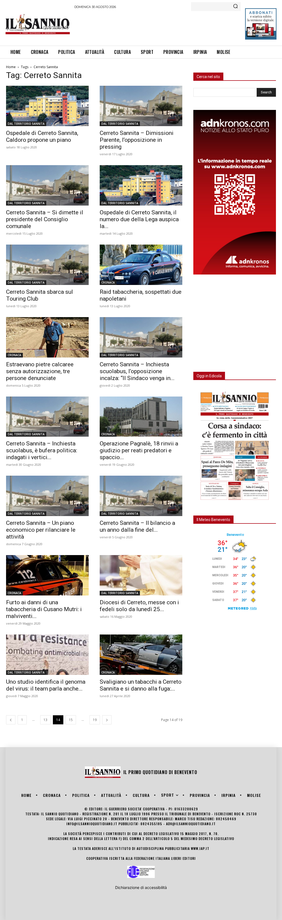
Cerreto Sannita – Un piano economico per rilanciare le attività (40, 530)
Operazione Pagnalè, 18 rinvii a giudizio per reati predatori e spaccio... (139, 450)
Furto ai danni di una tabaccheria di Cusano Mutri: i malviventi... (44, 609)
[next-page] (107, 719)
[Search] (235, 6)
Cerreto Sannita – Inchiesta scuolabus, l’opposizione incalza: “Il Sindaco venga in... (137, 371)
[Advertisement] (174, 26)
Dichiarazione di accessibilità (141, 887)
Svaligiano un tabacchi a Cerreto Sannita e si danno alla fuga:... (140, 685)
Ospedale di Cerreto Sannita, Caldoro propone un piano (42, 136)
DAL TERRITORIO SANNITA (26, 124)
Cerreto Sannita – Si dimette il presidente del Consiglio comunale (44, 219)
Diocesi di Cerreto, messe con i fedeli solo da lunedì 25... (139, 606)
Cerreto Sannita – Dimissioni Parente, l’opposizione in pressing (136, 140)
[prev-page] (10, 719)
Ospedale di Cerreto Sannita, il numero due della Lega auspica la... (139, 219)
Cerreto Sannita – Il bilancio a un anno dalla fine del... (137, 526)
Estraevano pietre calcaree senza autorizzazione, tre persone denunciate (40, 371)
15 (71, 719)
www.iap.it (200, 848)
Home (11, 67)
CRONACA (108, 282)
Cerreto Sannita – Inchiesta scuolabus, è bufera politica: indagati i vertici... (41, 450)
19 (95, 719)
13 (45, 719)
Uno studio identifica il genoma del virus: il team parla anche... (45, 685)
